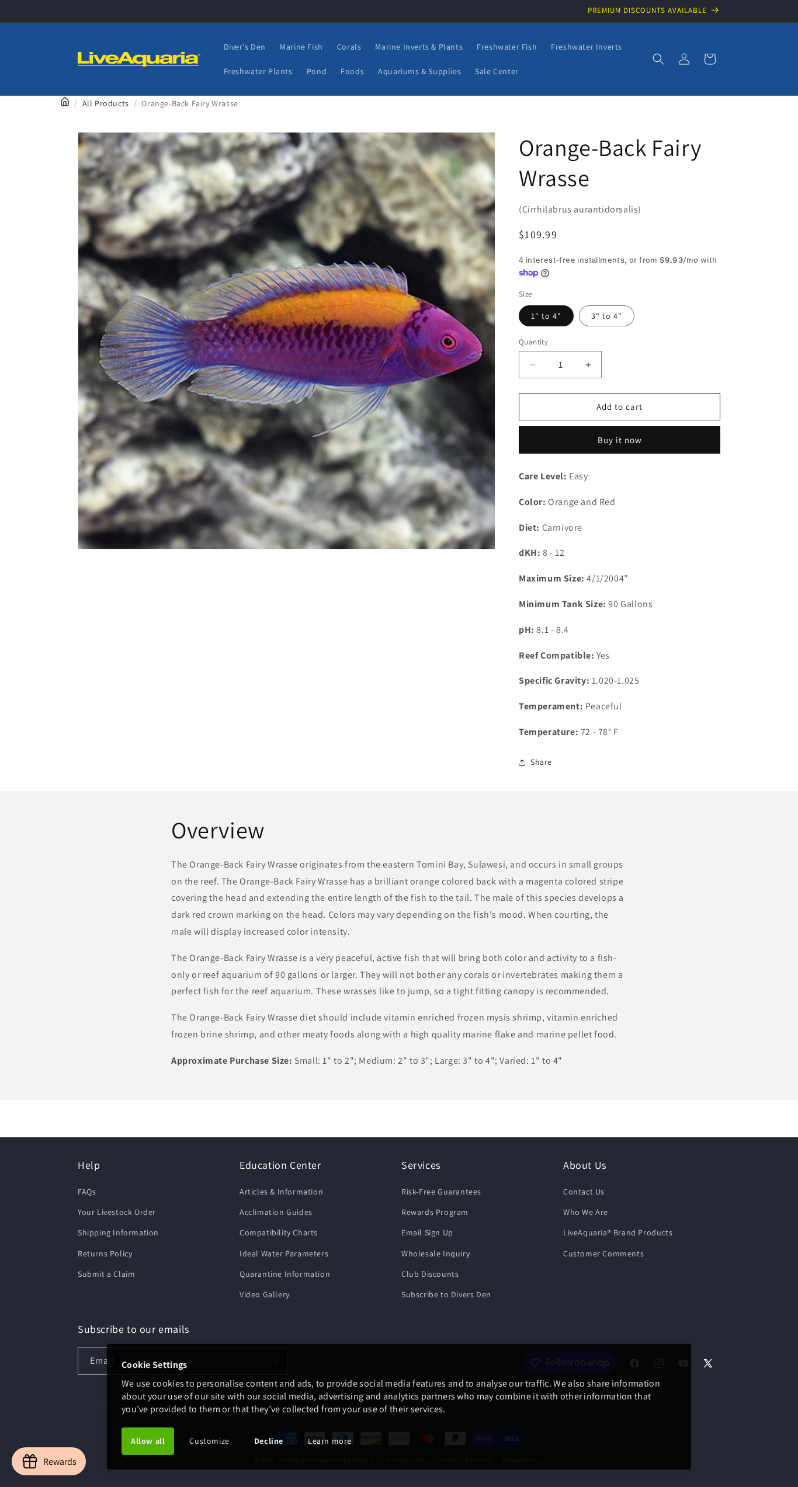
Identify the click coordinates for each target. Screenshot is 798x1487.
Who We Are (585, 1212)
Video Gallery (265, 1294)
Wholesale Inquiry (435, 1253)
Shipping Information (118, 1232)
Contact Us (584, 1191)
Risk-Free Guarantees (441, 1191)
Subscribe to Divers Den (446, 1294)
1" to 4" (546, 316)
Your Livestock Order (117, 1212)
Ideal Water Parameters (284, 1253)
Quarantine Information (285, 1274)
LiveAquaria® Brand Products (617, 1232)
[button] (658, 59)
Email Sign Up (427, 1232)
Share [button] (541, 762)
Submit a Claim (106, 1274)
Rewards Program (435, 1212)
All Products (105, 103)
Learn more (330, 1441)
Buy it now (620, 439)
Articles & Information (281, 1191)
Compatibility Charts (279, 1232)
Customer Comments (603, 1253)
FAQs (87, 1191)
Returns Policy (105, 1253)
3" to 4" (606, 316)
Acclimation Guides (276, 1212)
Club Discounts (430, 1274)
